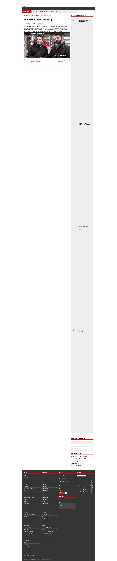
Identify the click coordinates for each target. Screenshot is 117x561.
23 (87, 489)
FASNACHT (44, 484)
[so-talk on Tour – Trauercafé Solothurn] (75, 223)
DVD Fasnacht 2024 (27, 548)
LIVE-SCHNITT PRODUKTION (29, 514)
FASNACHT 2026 (45, 505)
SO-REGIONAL (44, 523)
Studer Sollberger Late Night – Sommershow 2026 (84, 228)
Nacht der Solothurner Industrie (48, 518)
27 (80, 491)
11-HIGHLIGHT (41, 23)
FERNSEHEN (26, 486)
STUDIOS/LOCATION (28, 492)
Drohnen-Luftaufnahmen (29, 510)
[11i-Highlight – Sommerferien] (75, 430)
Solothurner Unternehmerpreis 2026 (31, 538)
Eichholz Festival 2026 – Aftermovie (84, 21)
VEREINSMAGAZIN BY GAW (47, 533)
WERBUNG (51, 8)
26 (78, 491)
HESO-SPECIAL (44, 514)
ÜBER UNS (69, 8)
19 (78, 489)
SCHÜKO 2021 (26, 525)
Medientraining (27, 518)
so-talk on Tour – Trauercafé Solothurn (84, 124)
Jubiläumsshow (27, 551)
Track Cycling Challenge (28, 531)
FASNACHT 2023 (45, 499)
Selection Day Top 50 (28, 533)
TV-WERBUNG (26, 499)
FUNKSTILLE (26, 553)
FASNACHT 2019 (45, 490)
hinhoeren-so (26, 529)
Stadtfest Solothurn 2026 (76, 465)
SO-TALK (43, 525)
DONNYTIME (44, 480)
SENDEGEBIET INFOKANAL (29, 497)
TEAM (25, 490)
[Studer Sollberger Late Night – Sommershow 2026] (75, 327)
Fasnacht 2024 (44, 501)
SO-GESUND (44, 520)
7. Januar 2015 (28, 23)
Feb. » (81, 495)
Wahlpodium (26, 523)
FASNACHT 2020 (45, 492)
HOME (24, 8)
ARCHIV (25, 501)
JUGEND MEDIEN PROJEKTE (29, 488)
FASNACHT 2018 (45, 488)
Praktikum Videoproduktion (29, 527)
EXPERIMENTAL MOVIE (46, 482)
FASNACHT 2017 (45, 486)
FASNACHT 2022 (45, 497)
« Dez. (78, 495)
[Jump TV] (24, 6)
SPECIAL (43, 529)
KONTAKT (25, 495)
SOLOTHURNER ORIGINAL (29, 536)
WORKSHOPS (26, 503)
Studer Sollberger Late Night (29, 555)
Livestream (26, 520)
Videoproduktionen (28, 505)
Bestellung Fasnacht (28, 546)
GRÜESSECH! (44, 512)
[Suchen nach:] (85, 11)
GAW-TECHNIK (44, 510)
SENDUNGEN (42, 8)
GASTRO (43, 508)
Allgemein (44, 477)
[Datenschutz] (67, 502)
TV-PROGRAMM (32, 8)
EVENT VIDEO (26, 516)
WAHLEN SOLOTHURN (46, 536)
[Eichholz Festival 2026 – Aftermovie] (75, 120)
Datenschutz (26, 540)
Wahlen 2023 (26, 544)
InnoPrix (25, 542)
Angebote (60, 8)
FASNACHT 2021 (45, 495)
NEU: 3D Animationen (28, 508)
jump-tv (34, 23)
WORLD (43, 538)
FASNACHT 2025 (45, 503)
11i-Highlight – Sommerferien (82, 330)
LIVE (42, 516)
